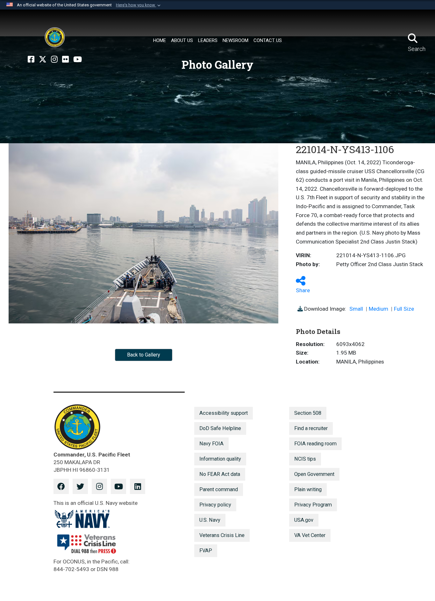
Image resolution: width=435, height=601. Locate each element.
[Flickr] (65, 59)
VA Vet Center (309, 535)
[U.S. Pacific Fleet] (54, 37)
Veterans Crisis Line (222, 535)
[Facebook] (31, 59)
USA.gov (303, 520)
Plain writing (308, 489)
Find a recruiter (311, 428)
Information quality (220, 459)
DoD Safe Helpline (220, 428)
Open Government (314, 474)
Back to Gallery (143, 355)
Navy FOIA (211, 444)
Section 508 (307, 413)
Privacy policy (215, 505)
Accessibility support (223, 413)
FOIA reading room (315, 444)
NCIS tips (305, 459)
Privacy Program (313, 505)
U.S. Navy (209, 520)
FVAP (205, 551)
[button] (139, 5)
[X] (42, 59)
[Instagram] (54, 59)
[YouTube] (77, 59)
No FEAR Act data (219, 474)
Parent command (218, 489)
